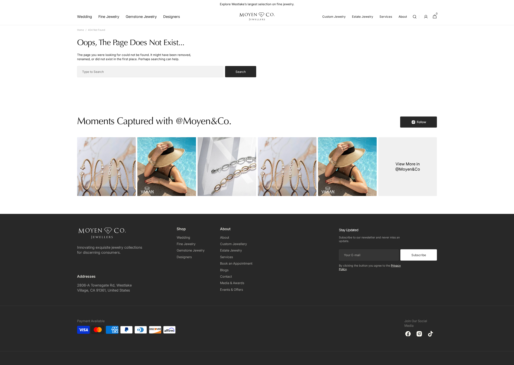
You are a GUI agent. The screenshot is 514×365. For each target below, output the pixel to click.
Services (226, 257)
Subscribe (418, 255)
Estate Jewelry (231, 250)
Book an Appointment (236, 263)
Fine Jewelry (186, 244)
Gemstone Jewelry (191, 250)
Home (80, 29)
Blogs (224, 270)
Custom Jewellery (233, 244)
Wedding (183, 237)
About (224, 237)
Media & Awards (232, 283)
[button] (414, 16)
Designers (184, 257)
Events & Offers (231, 290)
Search (241, 72)
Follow (421, 122)
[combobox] (150, 71)
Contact (226, 276)
